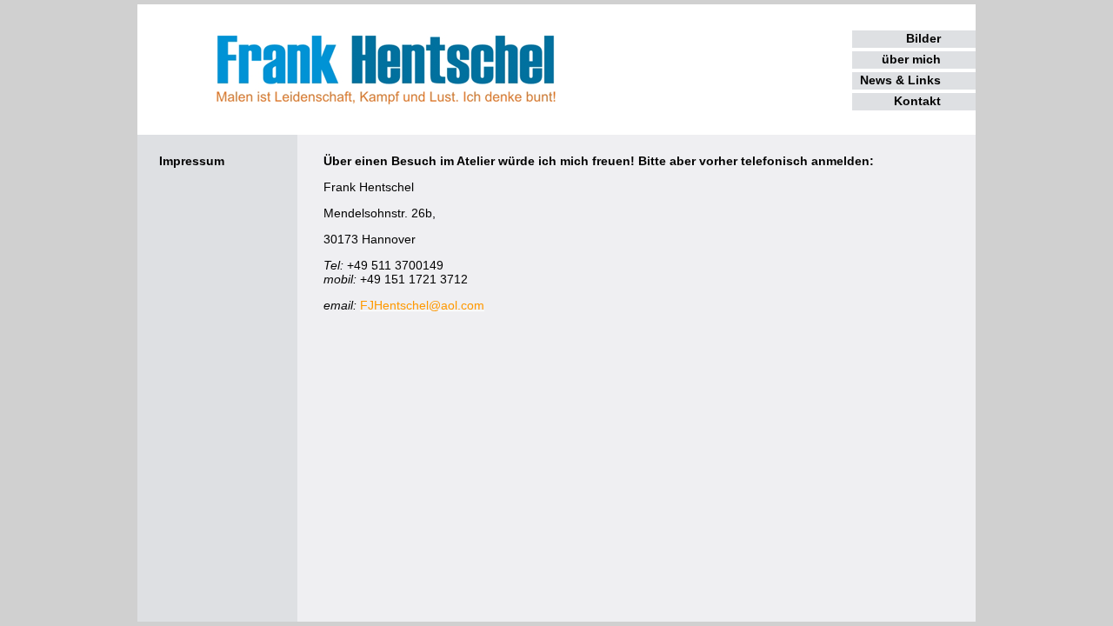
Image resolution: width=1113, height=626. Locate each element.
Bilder (923, 38)
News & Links (900, 80)
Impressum (191, 161)
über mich (911, 59)
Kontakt (917, 101)
